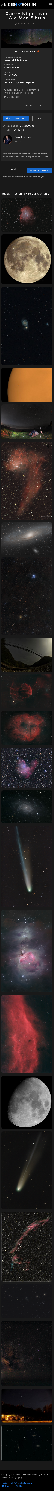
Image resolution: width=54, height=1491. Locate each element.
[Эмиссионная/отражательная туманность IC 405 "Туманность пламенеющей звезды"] (27, 481)
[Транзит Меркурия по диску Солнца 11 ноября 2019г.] (27, 385)
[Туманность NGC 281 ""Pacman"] (27, 768)
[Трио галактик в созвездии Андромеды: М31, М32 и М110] (27, 538)
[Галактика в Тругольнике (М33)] (27, 806)
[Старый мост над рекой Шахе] (27, 655)
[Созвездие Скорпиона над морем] (27, 1353)
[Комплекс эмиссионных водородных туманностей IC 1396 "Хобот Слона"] (27, 728)
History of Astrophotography (18, 1483)
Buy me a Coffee (14, 1486)
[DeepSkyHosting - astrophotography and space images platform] (20, 4)
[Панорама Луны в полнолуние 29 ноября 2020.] (27, 259)
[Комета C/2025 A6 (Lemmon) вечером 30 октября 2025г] (27, 866)
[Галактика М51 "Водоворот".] (27, 326)
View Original (17, 118)
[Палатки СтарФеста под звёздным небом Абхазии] (27, 1406)
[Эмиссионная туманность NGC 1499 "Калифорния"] (27, 1034)
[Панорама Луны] (27, 1102)
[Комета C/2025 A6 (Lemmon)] (27, 1170)
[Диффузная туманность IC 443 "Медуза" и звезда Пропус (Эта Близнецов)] (27, 691)
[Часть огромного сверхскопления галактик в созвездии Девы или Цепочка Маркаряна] (27, 1301)
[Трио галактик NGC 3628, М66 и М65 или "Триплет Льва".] (27, 1443)
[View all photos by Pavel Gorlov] (7, 139)
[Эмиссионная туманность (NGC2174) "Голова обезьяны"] (27, 215)
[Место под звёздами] (27, 421)
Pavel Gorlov (23, 137)
